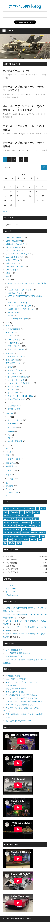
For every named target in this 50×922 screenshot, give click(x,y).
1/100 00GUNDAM (14, 241)
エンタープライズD (16, 370)
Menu (10, 31)
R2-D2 (10, 367)
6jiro (22, 75)
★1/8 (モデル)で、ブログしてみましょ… (22, 682)
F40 (9, 417)
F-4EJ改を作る (13, 343)
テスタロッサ (13, 423)
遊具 (40, 540)
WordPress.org (12, 595)
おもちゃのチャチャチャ (16, 688)
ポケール (9, 413)
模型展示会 (10, 463)
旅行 (7, 448)
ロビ (9, 402)
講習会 (26, 540)
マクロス (42, 533)
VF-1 (22, 512)
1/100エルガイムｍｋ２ (15, 244)
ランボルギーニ (33, 536)
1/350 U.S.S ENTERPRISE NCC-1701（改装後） (26, 296)
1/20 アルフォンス (14, 250)
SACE (5, 512)
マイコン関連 (11, 427)
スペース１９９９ (9, 526)
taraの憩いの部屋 (13, 676)
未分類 (8, 452)
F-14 (12, 509)
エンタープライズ (9, 519)
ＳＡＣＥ (11, 470)
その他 (10, 315)
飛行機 (8, 489)
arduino (11, 431)
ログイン (9, 585)
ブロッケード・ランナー (18, 318)
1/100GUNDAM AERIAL (15, 237)
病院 (15, 540)
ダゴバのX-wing (12, 360)
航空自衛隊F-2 (13, 405)
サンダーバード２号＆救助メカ (20, 383)
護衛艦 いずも (14, 409)
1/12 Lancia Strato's (13, 247)
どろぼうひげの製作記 (15, 692)
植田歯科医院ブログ (14, 656)
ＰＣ (7, 495)
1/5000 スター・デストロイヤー (21, 309)
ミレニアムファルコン (17, 399)
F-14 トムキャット (15, 340)
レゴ (7, 445)
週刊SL (8, 483)
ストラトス (36, 522)
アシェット (33, 75)
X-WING (28, 512)
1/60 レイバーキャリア (16, 266)
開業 (5, 543)
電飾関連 (14, 97)
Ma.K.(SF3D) (13, 312)
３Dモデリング (12, 492)
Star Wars (14, 512)
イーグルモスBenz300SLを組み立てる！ (22, 698)
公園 (42, 536)
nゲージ (31, 509)
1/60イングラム (12, 269)
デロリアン (12, 389)
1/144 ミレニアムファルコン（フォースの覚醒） (27, 283)
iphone (8, 273)
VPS (7, 323)
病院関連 (9, 466)
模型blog (9, 717)
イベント (30, 515)
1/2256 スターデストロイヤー (20, 290)
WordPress (17, 919)
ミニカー (11, 479)
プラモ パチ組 (14, 459)
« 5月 (5, 211)
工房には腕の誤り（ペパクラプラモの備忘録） (25, 714)
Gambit (28, 919)
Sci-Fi (8, 279)
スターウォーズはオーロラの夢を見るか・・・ (25, 701)
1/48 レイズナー (12, 263)
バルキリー (16, 529)
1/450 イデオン (13, 260)
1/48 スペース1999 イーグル (20, 306)
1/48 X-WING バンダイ (17, 302)
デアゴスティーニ (13, 363)
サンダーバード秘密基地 (18, 376)
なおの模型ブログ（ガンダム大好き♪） (22, 695)
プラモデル (25, 533)
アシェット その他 (16, 349)
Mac (7, 276)
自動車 (8, 474)
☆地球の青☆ (11, 685)
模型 (8, 97)
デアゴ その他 (14, 386)
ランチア (23, 536)
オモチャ (9, 353)
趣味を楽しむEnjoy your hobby (18, 720)
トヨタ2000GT (14, 393)
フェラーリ (26, 529)
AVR (9, 435)
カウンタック (13, 373)
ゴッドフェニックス (14, 356)
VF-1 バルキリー (15, 346)
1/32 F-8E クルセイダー (15, 257)
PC (37, 509)
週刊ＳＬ (33, 540)
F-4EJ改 (6, 509)
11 (21, 160)
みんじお (9, 332)
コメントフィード (13, 592)
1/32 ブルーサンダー (16, 293)
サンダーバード (33, 519)
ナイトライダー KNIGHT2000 (20, 396)
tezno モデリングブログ (16, 679)
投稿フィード (11, 588)
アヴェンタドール (35, 94)
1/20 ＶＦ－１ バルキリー (17, 254)
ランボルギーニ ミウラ (16, 70)
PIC (9, 438)
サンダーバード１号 (16, 380)
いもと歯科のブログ (14, 650)
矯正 (20, 540)
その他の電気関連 (13, 329)
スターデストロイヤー (11, 522)
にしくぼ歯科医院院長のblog (18, 653)
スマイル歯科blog (25, 6)
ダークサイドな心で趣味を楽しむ (19, 704)
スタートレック (25, 522)
